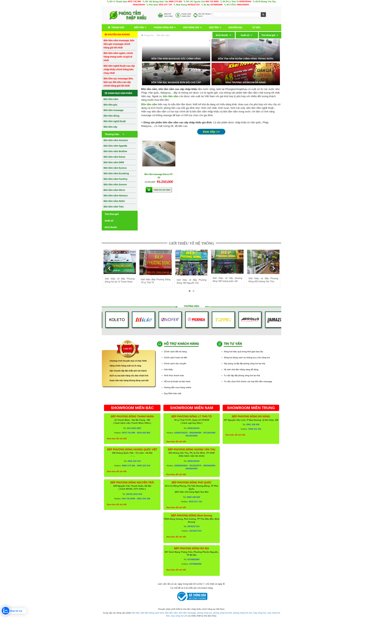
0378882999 (216, 4)
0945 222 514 (134, 461)
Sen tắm (214, 27)
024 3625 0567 (134, 428)
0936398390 (195, 432)
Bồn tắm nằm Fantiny (115, 178)
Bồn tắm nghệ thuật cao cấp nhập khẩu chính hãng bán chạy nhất (119, 69)
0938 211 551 (254, 429)
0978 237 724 (165, 4)
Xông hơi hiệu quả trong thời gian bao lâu (243, 351)
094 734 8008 (212, 1)
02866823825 (180, 465)
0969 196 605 (193, 497)
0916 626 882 (143, 432)
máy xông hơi (259, 613)
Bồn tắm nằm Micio (114, 189)
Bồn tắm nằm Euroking (116, 173)
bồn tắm (136, 613)
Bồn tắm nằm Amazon (116, 140)
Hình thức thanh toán (174, 375)
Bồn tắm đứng (111, 115)
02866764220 (180, 432)
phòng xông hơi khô (222, 613)
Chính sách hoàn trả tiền (175, 357)
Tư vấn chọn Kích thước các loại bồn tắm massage (248, 381)
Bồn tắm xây (110, 126)
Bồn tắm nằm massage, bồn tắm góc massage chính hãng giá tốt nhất (119, 44)
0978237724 (194, 4)
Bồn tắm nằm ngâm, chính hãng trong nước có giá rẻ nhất (118, 57)
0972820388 (209, 432)
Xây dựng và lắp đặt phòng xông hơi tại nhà (244, 363)
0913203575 (195, 465)
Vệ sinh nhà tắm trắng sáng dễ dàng (241, 369)
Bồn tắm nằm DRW (114, 162)
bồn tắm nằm (171, 613)
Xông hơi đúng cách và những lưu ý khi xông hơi (247, 357)
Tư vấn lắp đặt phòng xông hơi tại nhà (242, 375)
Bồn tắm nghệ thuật (115, 121)
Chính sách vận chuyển (175, 363)
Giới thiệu (168, 369)
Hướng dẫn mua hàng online (177, 387)
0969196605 (243, 4)
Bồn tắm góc (110, 104)
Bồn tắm (139, 27)
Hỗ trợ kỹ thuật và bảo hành (177, 381)
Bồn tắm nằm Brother (115, 151)
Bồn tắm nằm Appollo (115, 145)
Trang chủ (117, 27)
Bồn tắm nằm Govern (115, 184)
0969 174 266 (175, 1)
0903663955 (209, 465)
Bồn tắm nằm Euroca (115, 167)
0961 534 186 (143, 498)
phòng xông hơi (204, 613)
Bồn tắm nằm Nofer (114, 201)
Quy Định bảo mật (172, 393)
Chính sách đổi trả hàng (175, 351)
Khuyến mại (235, 27)
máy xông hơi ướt (179, 616)
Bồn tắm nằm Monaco (116, 195)
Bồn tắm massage (113, 110)
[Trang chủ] (127, 15)
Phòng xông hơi (163, 27)
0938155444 (245, 1)
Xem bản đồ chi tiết (117, 438)
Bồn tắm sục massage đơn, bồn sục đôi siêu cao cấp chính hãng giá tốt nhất (118, 82)
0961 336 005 (252, 424)
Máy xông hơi (191, 27)
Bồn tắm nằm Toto (114, 206)
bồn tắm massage (187, 613)
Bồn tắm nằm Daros (114, 156)
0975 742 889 (134, 1)
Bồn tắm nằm (111, 99)
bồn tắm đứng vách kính (152, 613)
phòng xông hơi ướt (242, 613)
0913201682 (191, 435)
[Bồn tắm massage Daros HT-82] (158, 154)
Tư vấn (256, 27)
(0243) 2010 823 (134, 494)
